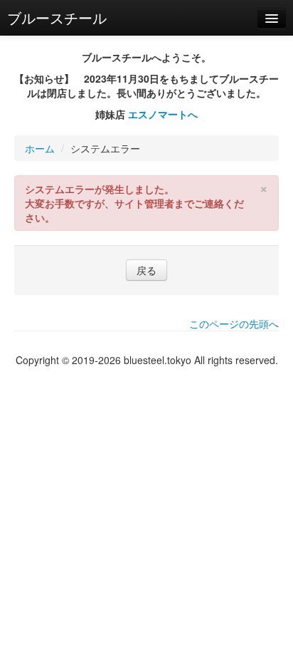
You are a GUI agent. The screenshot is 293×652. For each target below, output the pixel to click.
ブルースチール (57, 17)
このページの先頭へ (234, 323)
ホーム (40, 148)
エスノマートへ (163, 114)
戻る (146, 270)
